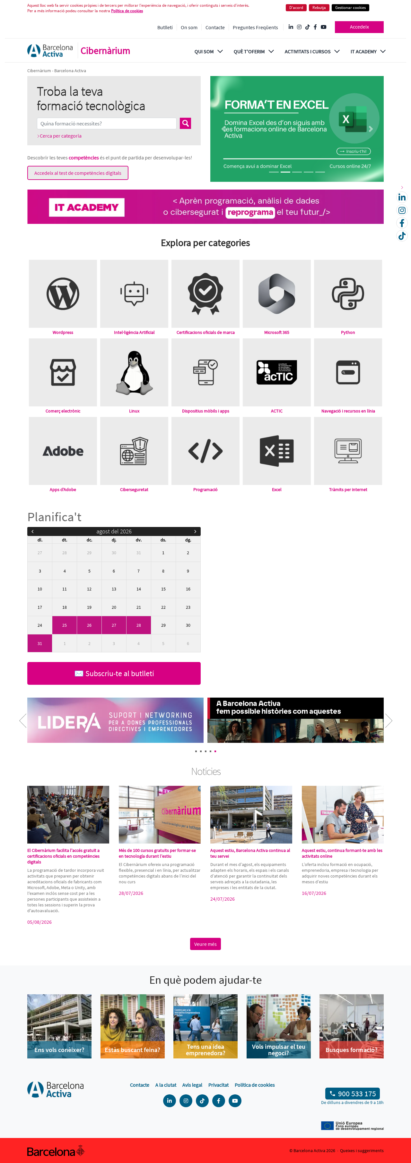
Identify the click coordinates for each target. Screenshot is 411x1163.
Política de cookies (127, 10)
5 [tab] (215, 751)
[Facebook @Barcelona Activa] (315, 27)
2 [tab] (201, 751)
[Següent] (195, 531)
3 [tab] (205, 751)
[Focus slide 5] (320, 172)
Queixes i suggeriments (362, 1150)
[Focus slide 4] (308, 172)
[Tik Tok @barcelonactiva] (307, 27)
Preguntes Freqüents (255, 27)
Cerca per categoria (61, 135)
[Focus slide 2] (285, 172)
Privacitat (218, 1085)
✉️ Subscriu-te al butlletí (114, 673)
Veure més (205, 944)
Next (383, 725)
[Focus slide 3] (297, 172)
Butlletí (165, 27)
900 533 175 (357, 1094)
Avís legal (192, 1085)
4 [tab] (210, 751)
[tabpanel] (116, 721)
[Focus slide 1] (274, 172)
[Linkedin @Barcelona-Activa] (291, 27)
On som (189, 27)
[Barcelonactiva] (50, 50)
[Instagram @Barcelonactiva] (299, 27)
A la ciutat (165, 1085)
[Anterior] (32, 531)
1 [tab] (196, 751)
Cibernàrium (105, 50)
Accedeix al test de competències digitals (77, 173)
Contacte (215, 27)
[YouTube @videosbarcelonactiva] (324, 27)
